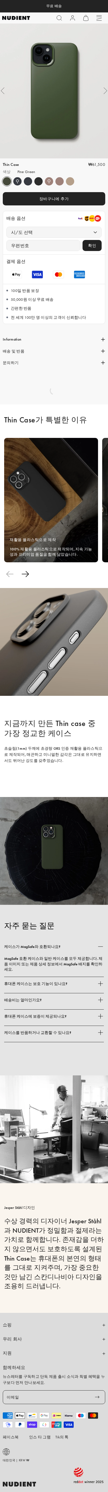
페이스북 (11, 1436)
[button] (59, 18)
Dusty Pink (49, 181)
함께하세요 (14, 1367)
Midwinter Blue (17, 181)
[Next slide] (25, 574)
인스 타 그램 (40, 1436)
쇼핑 (7, 1325)
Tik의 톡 (62, 1436)
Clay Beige (70, 181)
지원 (7, 1353)
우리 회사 (12, 1339)
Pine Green (7, 181)
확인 (92, 245)
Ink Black (38, 181)
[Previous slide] (9, 574)
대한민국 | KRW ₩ (16, 1460)
